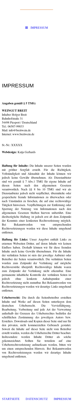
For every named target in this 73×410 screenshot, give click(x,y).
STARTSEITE (11, 398)
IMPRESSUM (62, 398)
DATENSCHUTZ (37, 398)
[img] (36, 12)
